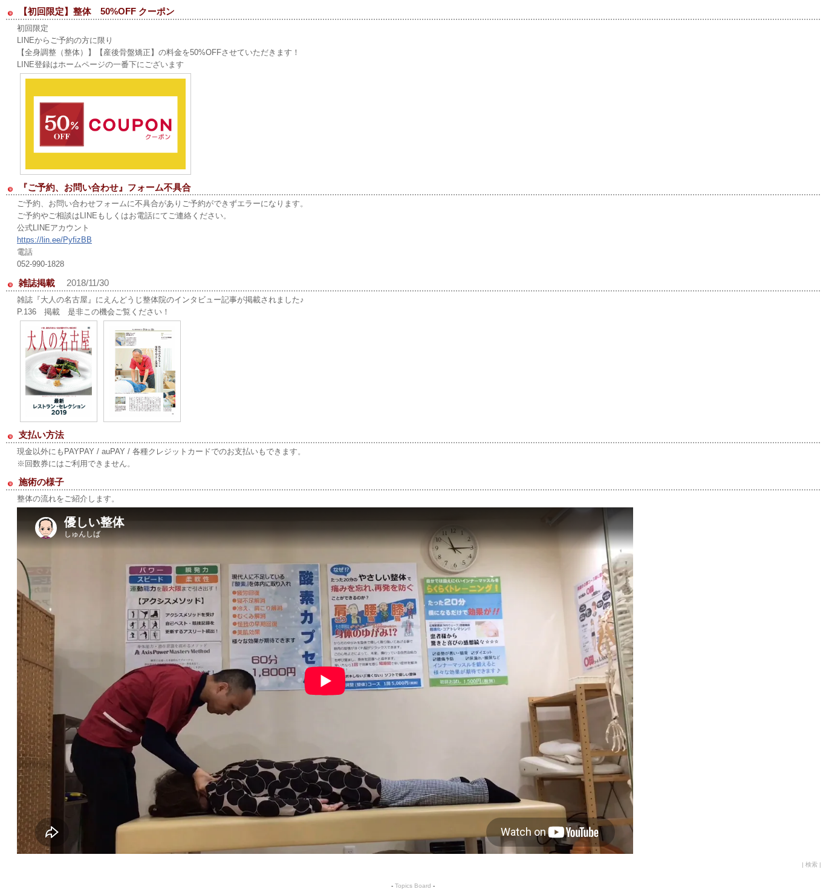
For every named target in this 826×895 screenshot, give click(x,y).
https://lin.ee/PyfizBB (54, 239)
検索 (811, 864)
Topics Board (413, 885)
